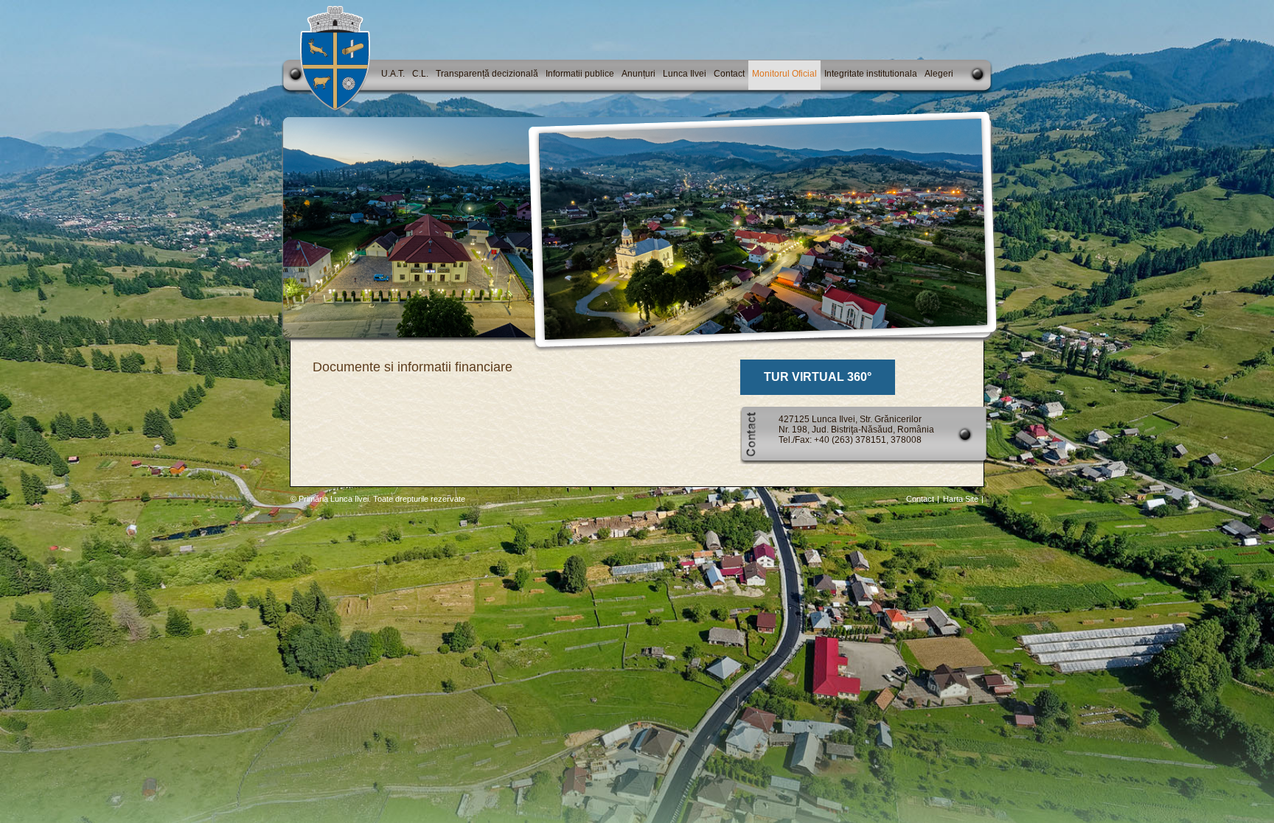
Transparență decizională (487, 74)
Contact (729, 74)
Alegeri (939, 74)
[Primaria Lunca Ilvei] (335, 108)
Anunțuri (638, 74)
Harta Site (960, 498)
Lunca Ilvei (684, 74)
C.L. (420, 74)
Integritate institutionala (870, 74)
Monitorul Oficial (784, 74)
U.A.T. (393, 74)
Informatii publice (580, 74)
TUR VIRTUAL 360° (817, 377)
